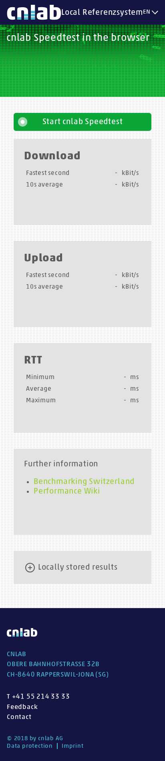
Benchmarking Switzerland (84, 482)
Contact (19, 716)
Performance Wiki (67, 491)
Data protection (30, 746)
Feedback (22, 706)
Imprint (73, 746)
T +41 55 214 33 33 (38, 696)
